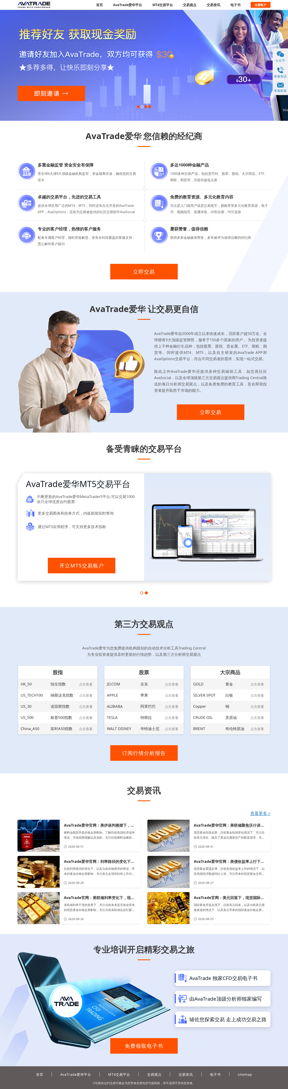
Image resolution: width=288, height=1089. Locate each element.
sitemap (245, 1074)
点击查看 (86, 684)
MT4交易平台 (162, 5)
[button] (138, 106)
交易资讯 (213, 5)
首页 (99, 5)
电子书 (235, 5)
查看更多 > (260, 813)
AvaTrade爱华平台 (127, 5)
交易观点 (189, 5)
